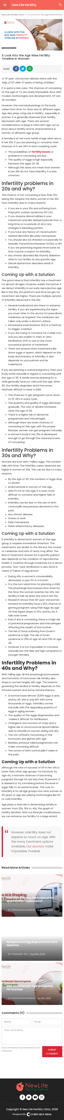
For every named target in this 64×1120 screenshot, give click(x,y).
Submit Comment (52, 1051)
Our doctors (35, 846)
